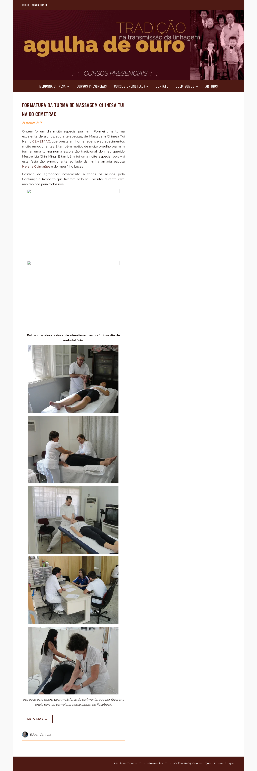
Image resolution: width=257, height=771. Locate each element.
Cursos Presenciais (91, 86)
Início (25, 5)
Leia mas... (37, 718)
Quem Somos (185, 86)
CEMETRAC (41, 141)
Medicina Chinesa (52, 86)
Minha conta (39, 5)
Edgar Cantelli (40, 734)
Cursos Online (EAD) (129, 86)
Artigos (211, 86)
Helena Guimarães (36, 166)
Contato (162, 86)
